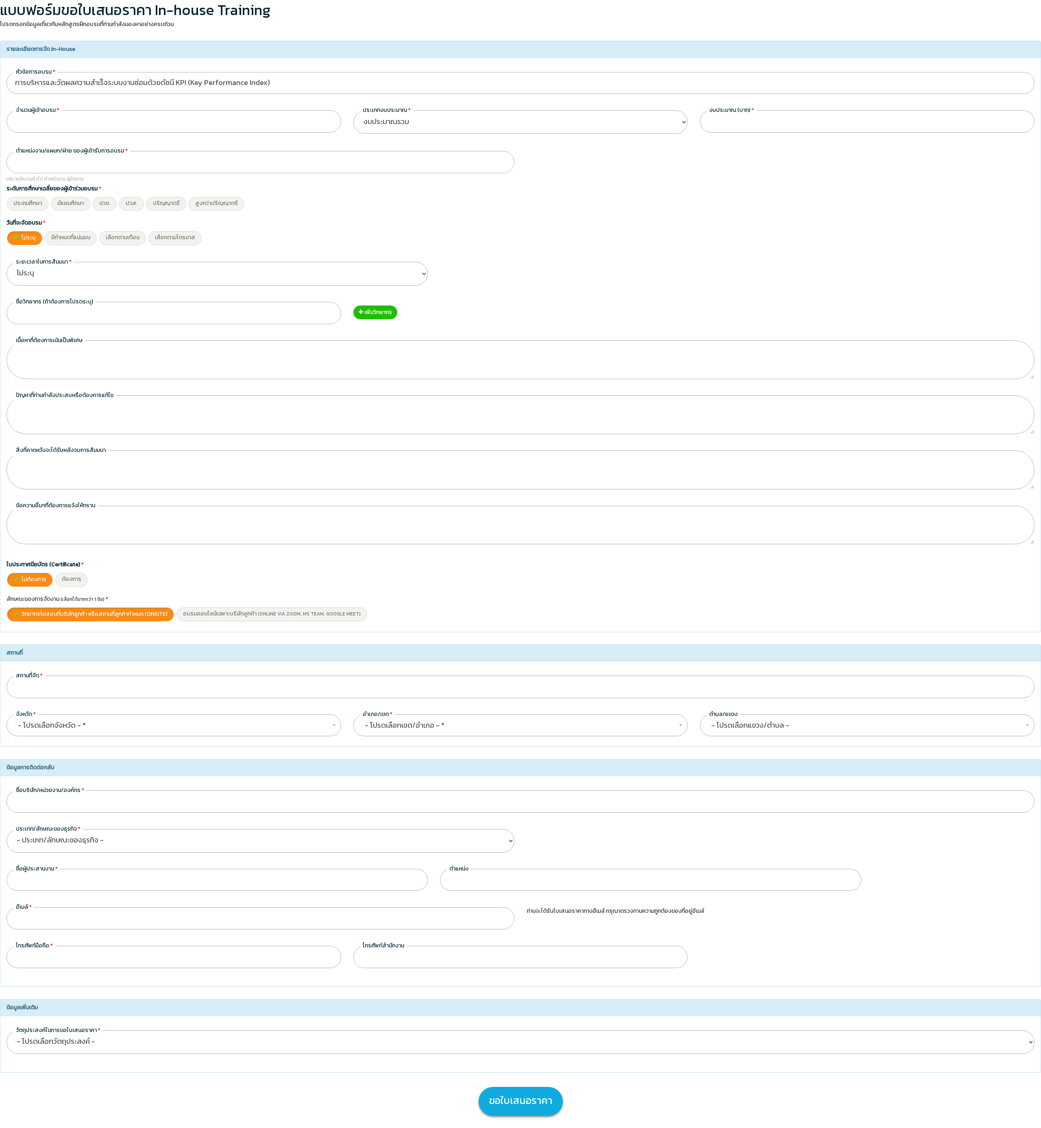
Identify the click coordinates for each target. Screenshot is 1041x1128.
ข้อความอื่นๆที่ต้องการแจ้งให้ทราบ (56, 505)
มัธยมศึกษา (70, 203)
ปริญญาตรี (166, 203)
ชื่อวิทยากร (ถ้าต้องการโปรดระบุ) (54, 301)
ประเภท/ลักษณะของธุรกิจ (48, 829)
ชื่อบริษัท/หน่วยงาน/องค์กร (50, 790)
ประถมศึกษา (27, 203)
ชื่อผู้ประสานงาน (37, 868)
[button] (174, 725)
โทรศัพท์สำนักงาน (383, 945)
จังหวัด (26, 714)
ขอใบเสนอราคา (520, 1100)
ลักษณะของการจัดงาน (57, 599)
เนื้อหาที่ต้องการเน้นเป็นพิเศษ (49, 340)
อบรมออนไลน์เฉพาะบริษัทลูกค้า (272, 613)
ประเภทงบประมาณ (387, 110)
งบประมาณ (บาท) (731, 110)
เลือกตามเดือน (122, 237)
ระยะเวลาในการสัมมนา (44, 261)
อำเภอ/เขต (377, 714)
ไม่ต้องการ (33, 579)
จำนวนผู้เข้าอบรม (37, 110)
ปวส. (131, 203)
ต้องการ (71, 579)
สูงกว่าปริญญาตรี (216, 203)
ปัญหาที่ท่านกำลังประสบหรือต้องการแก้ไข (64, 395)
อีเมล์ (24, 907)
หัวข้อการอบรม (35, 72)
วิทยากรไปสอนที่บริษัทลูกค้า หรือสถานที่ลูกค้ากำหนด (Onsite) (94, 614)
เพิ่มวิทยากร (377, 312)
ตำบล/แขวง (723, 714)
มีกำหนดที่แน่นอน (70, 237)
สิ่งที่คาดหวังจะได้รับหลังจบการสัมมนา (61, 450)
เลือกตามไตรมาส (175, 237)
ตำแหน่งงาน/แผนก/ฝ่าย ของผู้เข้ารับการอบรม (72, 150)
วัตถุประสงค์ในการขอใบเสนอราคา (58, 1030)
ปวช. (104, 203)
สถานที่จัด (29, 675)
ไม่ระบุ (28, 237)
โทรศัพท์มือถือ (34, 945)
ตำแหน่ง (458, 868)
